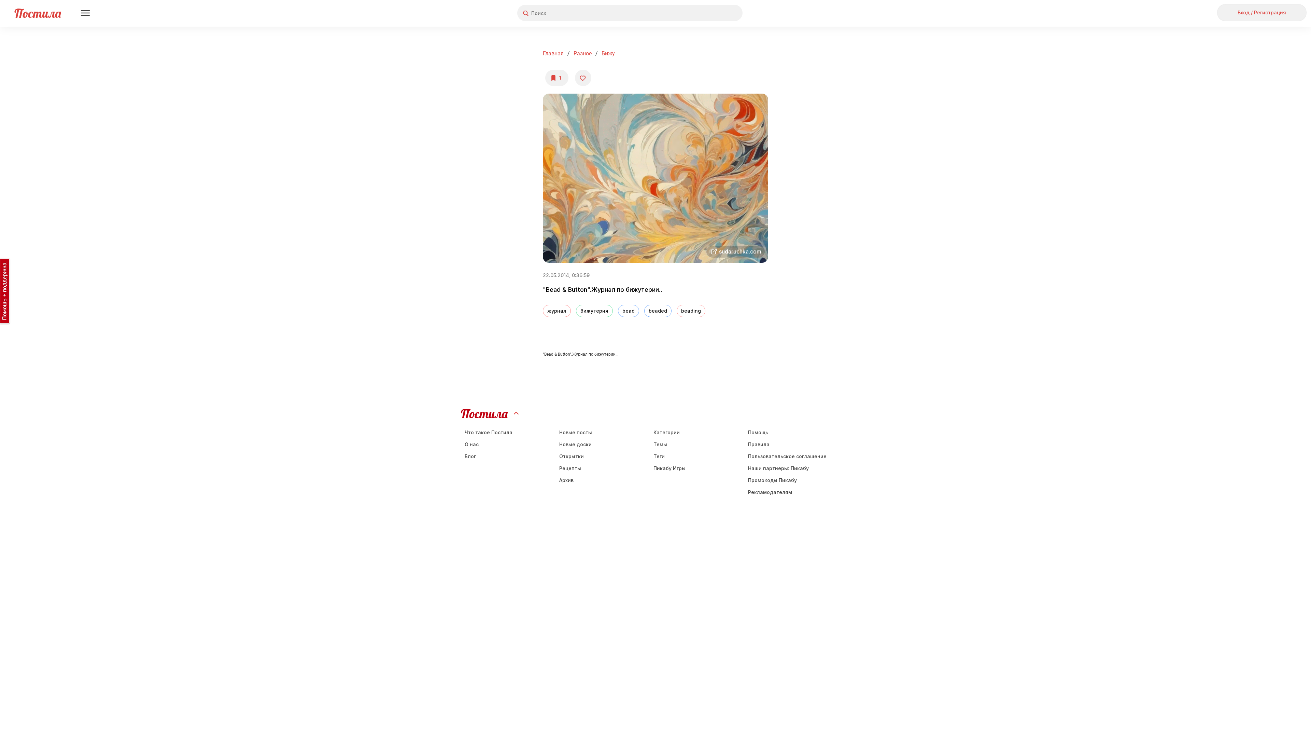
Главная (553, 53)
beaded (658, 311)
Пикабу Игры (669, 468)
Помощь (758, 432)
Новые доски (575, 444)
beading (691, 311)
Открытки (571, 456)
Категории (666, 432)
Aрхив (566, 480)
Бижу (608, 53)
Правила (759, 444)
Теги (659, 456)
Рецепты (570, 468)
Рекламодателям (770, 492)
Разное (583, 53)
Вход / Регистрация (1262, 12)
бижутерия (594, 311)
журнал (556, 311)
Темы (660, 444)
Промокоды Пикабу (772, 480)
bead (628, 311)
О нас (472, 444)
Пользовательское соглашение (787, 456)
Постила (37, 13)
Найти (711, 13)
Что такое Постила (488, 432)
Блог (470, 456)
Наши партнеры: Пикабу (778, 468)
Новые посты (575, 432)
